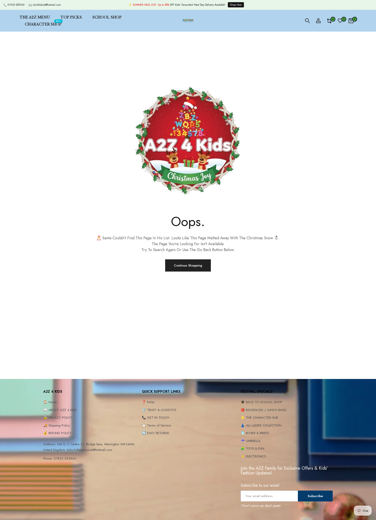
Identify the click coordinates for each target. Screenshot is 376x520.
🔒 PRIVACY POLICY (57, 417)
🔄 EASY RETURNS (155, 433)
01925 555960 (16, 5)
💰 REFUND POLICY (57, 433)
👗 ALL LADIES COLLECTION (261, 425)
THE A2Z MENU (35, 17)
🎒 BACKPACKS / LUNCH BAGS (263, 410)
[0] (329, 20)
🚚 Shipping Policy (56, 425)
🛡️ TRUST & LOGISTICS (159, 410)
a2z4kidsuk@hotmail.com (47, 5)
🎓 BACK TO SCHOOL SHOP (261, 402)
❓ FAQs (148, 402)
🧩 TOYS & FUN (252, 448)
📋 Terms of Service (156, 425)
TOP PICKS (71, 17)
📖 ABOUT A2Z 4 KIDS (60, 410)
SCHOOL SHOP (107, 17)
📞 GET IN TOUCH (155, 417)
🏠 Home (50, 402)
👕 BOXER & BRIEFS (255, 433)
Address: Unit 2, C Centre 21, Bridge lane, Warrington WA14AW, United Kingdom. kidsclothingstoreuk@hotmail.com (89, 447)
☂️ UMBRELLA (250, 440)
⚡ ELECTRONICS (253, 456)
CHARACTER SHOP (43, 23)
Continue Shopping (188, 265)
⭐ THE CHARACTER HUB (259, 417)
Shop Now (236, 5)
